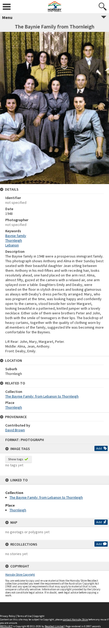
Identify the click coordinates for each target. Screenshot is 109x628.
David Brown (15, 430)
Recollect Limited (54, 626)
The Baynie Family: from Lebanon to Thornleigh (46, 497)
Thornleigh (18, 510)
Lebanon (12, 245)
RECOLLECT (6, 626)
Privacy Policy (7, 616)
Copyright (38, 616)
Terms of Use (24, 616)
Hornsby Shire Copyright (20, 574)
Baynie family (15, 235)
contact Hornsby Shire (75, 619)
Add (99, 448)
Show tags (15, 459)
